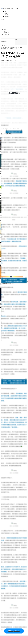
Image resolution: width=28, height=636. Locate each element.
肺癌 (2, 47)
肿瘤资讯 (7, 14)
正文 (16, 48)
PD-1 (9, 47)
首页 (6, 11)
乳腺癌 (12, 47)
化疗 (19, 47)
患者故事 (12, 48)
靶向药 (15, 47)
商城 (6, 13)
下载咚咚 (7, 16)
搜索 (2, 19)
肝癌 (21, 47)
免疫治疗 (5, 47)
